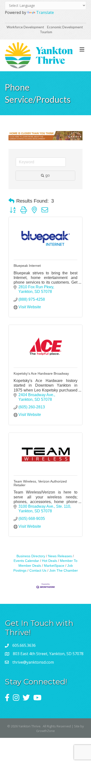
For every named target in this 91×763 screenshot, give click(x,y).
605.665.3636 (24, 645)
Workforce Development (25, 27)
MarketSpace (54, 565)
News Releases (60, 556)
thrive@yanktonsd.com (33, 662)
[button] (11, 200)
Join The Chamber (63, 570)
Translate (45, 12)
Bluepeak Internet (27, 266)
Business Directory (31, 556)
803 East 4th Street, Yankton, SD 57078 (48, 653)
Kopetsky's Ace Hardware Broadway (41, 373)
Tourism (46, 32)
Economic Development (65, 27)
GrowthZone (45, 731)
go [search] (47, 175)
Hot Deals (49, 561)
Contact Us (37, 570)
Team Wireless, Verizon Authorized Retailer (40, 483)
